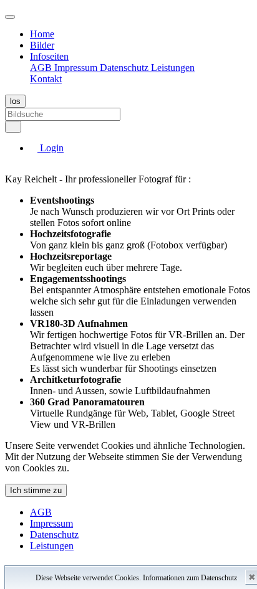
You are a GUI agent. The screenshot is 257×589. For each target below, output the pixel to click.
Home (42, 34)
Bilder (42, 45)
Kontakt (46, 78)
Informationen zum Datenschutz (190, 577)
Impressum (77, 67)
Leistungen (173, 67)
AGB (42, 67)
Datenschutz (125, 67)
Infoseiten (49, 56)
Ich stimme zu (36, 490)
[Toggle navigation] (10, 17)
